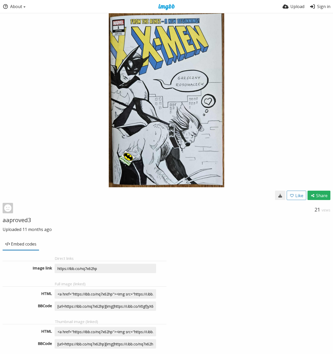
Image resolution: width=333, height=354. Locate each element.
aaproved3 (17, 220)
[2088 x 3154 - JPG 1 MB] (280, 195)
